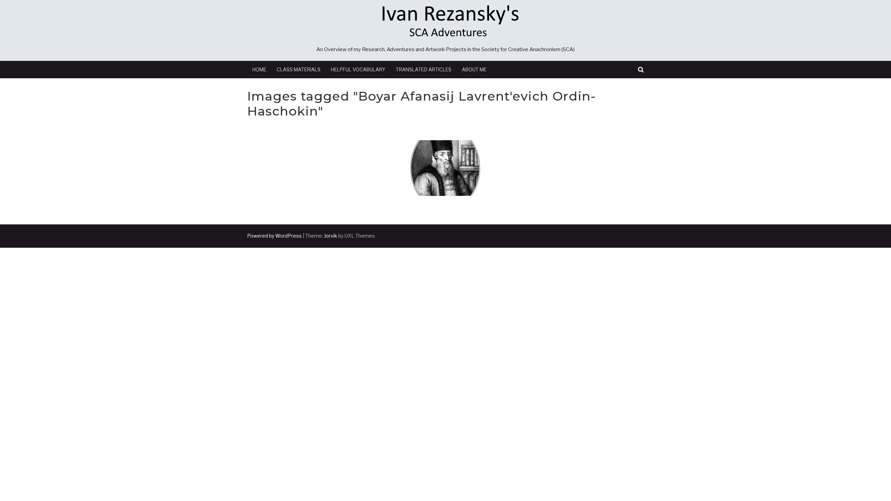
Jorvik (330, 236)
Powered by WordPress (274, 236)
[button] (641, 69)
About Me (474, 69)
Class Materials (299, 69)
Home (259, 69)
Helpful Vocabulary (358, 69)
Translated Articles (423, 69)
